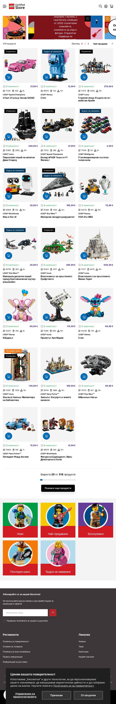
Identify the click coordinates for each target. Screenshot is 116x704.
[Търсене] (100, 6)
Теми (81, 646)
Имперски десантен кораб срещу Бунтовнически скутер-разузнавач (19, 279)
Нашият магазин (86, 657)
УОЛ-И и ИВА (85, 216)
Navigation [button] (4, 6)
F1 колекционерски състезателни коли (93, 159)
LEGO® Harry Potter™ (50, 394)
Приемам (56, 695)
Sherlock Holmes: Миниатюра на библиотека (19, 398)
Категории (83, 651)
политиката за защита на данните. (32, 621)
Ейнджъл (8, 337)
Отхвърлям (88, 695)
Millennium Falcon (87, 397)
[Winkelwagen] (111, 6)
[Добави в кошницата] (8, 77)
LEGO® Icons (83, 94)
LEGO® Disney (47, 94)
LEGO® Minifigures (86, 154)
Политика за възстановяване (16, 651)
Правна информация (12, 657)
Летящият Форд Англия (16, 456)
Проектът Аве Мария (52, 337)
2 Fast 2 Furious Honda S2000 (18, 97)
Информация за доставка (15, 662)
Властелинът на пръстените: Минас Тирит (94, 278)
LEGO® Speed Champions (14, 94)
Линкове (84, 635)
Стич (43, 97)
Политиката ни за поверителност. (73, 685)
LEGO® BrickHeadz (11, 213)
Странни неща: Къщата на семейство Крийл (94, 99)
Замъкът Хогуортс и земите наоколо (56, 398)
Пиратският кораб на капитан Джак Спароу (19, 159)
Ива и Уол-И (9, 216)
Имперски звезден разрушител (57, 216)
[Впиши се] (106, 6)
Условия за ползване (12, 646)
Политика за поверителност (16, 641)
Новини (82, 641)
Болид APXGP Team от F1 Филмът (54, 159)
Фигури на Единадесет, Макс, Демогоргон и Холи (56, 458)
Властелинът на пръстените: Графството (56, 278)
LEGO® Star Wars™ (49, 213)
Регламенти (11, 635)
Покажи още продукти (58, 488)
